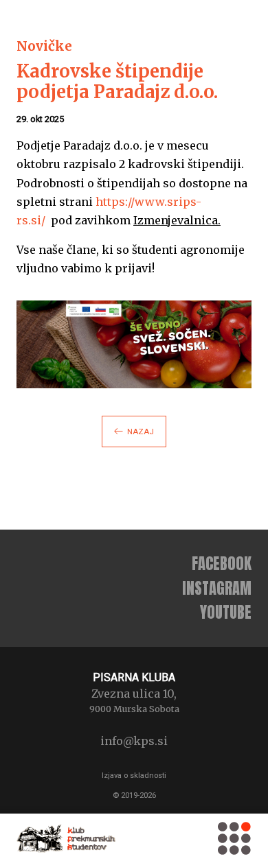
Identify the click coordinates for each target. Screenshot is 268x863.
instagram (217, 588)
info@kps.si (134, 741)
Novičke (44, 46)
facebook (222, 563)
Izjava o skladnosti (134, 775)
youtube (226, 612)
